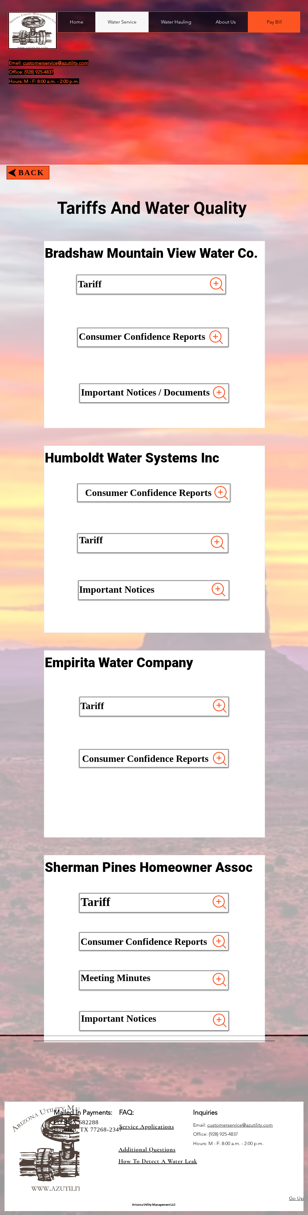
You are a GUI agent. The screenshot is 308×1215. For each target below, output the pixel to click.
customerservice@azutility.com (240, 1125)
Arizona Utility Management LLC (154, 1204)
